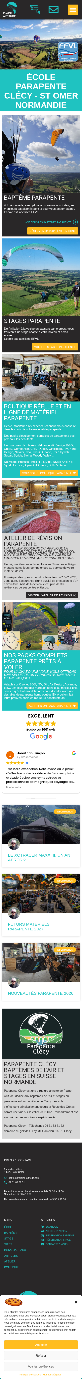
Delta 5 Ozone (58, 465)
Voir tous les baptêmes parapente (48, 222)
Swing (28, 455)
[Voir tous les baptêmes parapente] (75, 222)
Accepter (41, 1344)
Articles (11, 1255)
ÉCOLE (9, 1227)
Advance (44, 445)
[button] (76, 1302)
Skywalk (63, 452)
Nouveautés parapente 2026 (40, 993)
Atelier (10, 1261)
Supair (8, 455)
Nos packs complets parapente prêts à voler (35, 661)
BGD (69, 445)
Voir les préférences (41, 1366)
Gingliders (55, 448)
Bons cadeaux (15, 1250)
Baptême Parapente (34, 197)
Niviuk (36, 452)
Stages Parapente (32, 320)
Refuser (41, 1355)
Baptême (10, 1232)
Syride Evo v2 (13, 465)
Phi (55, 452)
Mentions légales (52, 1374)
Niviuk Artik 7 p (62, 461)
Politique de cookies (30, 1374)
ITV (65, 448)
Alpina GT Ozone (35, 465)
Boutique (11, 1267)
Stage (8, 1238)
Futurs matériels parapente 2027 (29, 926)
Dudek (43, 448)
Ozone (46, 452)
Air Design (58, 445)
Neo (28, 452)
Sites (8, 1244)
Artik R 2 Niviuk (41, 461)
